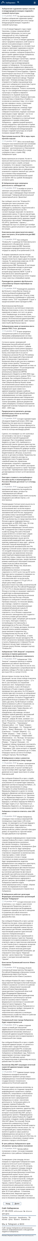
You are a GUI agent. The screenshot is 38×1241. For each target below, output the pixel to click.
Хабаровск (10, 3)
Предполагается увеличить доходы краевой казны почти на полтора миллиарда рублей (16, 413)
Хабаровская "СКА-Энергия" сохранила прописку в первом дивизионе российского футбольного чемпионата (18, 654)
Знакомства (25, 1219)
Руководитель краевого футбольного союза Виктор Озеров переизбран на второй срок (17, 283)
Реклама (4, 1235)
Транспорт (13, 1217)
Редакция (10, 1235)
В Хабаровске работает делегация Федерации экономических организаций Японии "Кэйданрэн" (18, 896)
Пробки (4, 1217)
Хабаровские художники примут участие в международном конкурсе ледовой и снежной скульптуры (18, 11)
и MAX (21, 1224)
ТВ (29, 1217)
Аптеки (4, 1219)
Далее (17, 1203)
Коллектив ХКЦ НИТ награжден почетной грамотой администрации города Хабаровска (18, 1067)
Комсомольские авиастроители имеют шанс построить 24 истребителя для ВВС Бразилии (18, 234)
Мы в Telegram (9, 1224)
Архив (16, 1235)
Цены (10, 1219)
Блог (19, 1235)
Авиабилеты (22, 1217)
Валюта (17, 1219)
